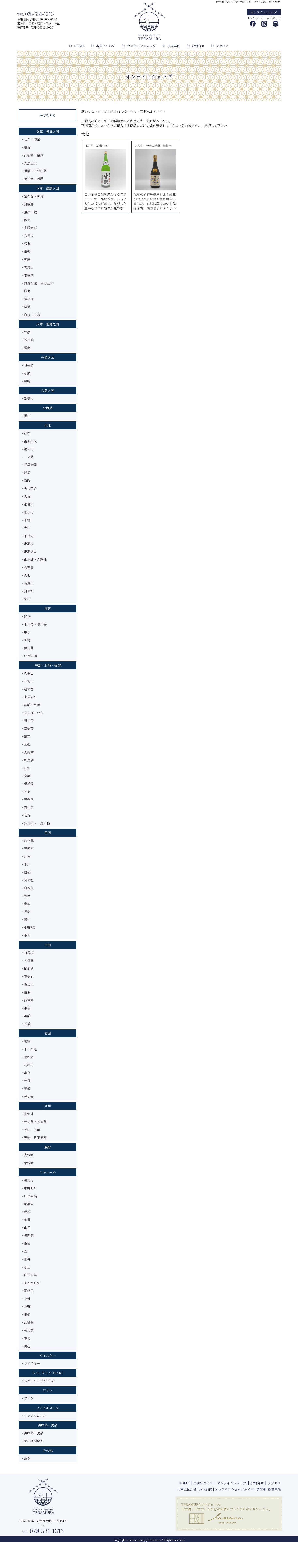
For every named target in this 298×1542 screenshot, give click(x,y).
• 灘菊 (26, 291)
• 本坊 (26, 1338)
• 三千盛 (28, 799)
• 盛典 (26, 243)
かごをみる (48, 115)
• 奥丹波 (28, 365)
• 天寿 (26, 496)
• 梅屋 (26, 1219)
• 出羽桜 (28, 543)
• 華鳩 (26, 1008)
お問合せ (196, 46)
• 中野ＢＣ (29, 1188)
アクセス (220, 46)
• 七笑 (26, 791)
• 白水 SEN (31, 314)
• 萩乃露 (28, 840)
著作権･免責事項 (268, 1489)
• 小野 (26, 1306)
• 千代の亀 (29, 1049)
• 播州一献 (29, 212)
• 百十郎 (28, 807)
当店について (103, 46)
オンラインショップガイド (264, 18)
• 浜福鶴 (28, 1322)
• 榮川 (26, 599)
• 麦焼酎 (28, 1155)
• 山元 (26, 1227)
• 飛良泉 (28, 504)
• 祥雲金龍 (29, 464)
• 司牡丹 (28, 1065)
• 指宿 (26, 1243)
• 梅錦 (26, 1041)
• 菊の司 (28, 449)
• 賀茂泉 (28, 984)
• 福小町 (28, 512)
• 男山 (26, 415)
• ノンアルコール (34, 1415)
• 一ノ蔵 (28, 457)
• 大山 (26, 528)
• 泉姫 (26, 1314)
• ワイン (28, 1398)
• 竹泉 (26, 332)
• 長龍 (26, 911)
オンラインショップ (264, 12)
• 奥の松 (28, 591)
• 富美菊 (28, 728)
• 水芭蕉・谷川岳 (34, 624)
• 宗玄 (26, 736)
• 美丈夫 (28, 1096)
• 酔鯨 (26, 1088)
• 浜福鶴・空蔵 (32, 155)
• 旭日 (26, 856)
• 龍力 (26, 220)
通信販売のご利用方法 (126, 121)
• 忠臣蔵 (28, 275)
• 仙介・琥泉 (31, 139)
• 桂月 (26, 1080)
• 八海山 (28, 681)
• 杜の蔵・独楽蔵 (34, 1121)
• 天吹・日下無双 (34, 1137)
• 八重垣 (28, 235)
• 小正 (26, 1267)
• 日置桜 (28, 952)
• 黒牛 (26, 919)
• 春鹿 (26, 903)
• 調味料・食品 (32, 1433)
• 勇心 (26, 1346)
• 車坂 (26, 935)
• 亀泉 (26, 1072)
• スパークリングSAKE (38, 1380)
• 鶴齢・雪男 (31, 704)
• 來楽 (26, 251)
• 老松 (26, 1211)
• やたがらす (31, 1283)
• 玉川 (26, 864)
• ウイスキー (31, 1363)
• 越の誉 (28, 689)
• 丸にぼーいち (32, 712)
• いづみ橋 (29, 656)
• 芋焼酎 (28, 1162)
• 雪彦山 (28, 267)
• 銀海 (26, 347)
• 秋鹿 (26, 896)
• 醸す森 (28, 720)
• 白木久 (28, 888)
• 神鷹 (26, 259)
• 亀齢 (26, 1016)
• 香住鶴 (28, 340)
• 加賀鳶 (28, 760)
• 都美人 (28, 398)
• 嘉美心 (28, 976)
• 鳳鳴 (26, 381)
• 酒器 (26, 1458)
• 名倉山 (28, 583)
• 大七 (26, 575)
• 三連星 (28, 848)
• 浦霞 (26, 472)
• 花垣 (26, 768)
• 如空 (26, 433)
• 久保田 (28, 673)
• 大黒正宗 (29, 163)
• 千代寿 (28, 535)
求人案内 (171, 46)
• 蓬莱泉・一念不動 (36, 823)
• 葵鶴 (26, 306)
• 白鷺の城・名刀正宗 (37, 283)
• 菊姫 (26, 744)
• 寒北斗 (28, 1114)
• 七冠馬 (28, 960)
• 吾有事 (28, 567)
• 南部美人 (29, 441)
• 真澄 (26, 776)
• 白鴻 (26, 992)
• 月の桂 (28, 880)
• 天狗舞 (28, 752)
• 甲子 (26, 632)
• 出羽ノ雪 (29, 551)
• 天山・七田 (31, 1129)
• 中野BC (28, 927)
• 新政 (26, 480)
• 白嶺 (26, 872)
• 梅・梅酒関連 (32, 1441)
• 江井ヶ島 (29, 1275)
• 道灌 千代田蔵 (34, 171)
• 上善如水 (29, 697)
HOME (77, 46)
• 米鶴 (26, 520)
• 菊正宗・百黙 (32, 178)
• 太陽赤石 (29, 227)
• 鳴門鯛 (28, 1057)
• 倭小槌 (28, 298)
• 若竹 (26, 815)
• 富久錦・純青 (32, 196)
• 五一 (26, 1251)
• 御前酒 (28, 968)
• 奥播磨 (28, 204)
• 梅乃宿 (28, 1180)
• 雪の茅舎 (29, 488)
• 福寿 (26, 147)
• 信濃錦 (28, 783)
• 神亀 (26, 640)
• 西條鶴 (28, 1000)
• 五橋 (26, 1023)
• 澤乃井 (28, 648)
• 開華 (26, 616)
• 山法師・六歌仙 (34, 559)
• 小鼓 (26, 373)
